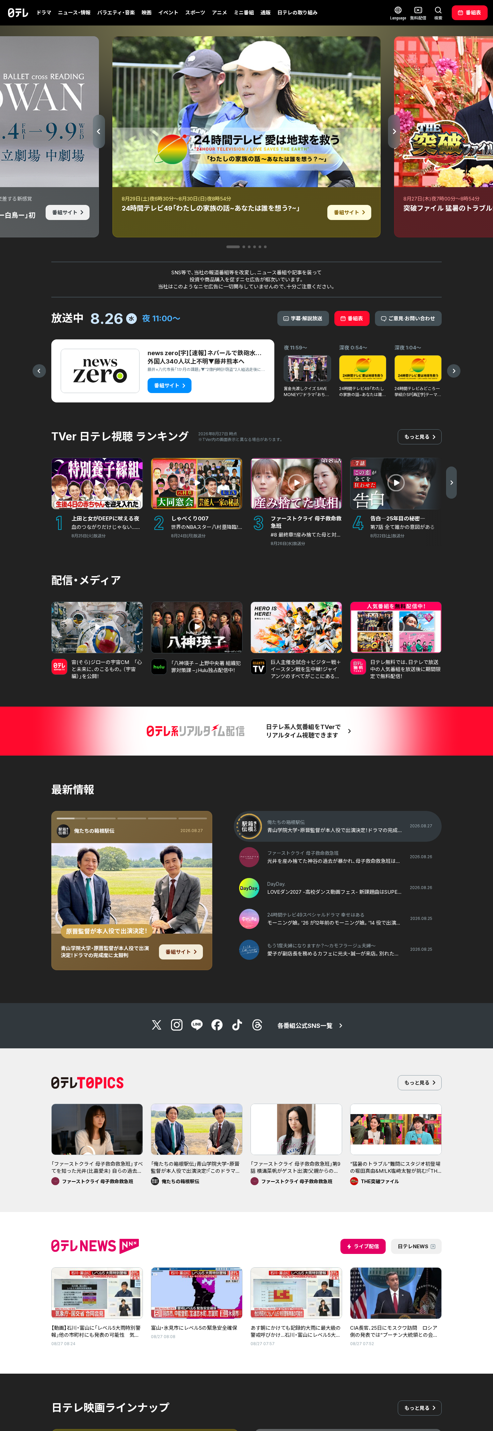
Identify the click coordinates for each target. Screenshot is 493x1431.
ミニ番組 (244, 12)
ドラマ (43, 12)
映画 (147, 12)
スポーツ (195, 12)
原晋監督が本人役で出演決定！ (107, 931)
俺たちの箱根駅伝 (94, 831)
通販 (266, 12)
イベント (168, 12)
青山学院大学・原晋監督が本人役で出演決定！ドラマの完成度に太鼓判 (105, 951)
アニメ (219, 12)
